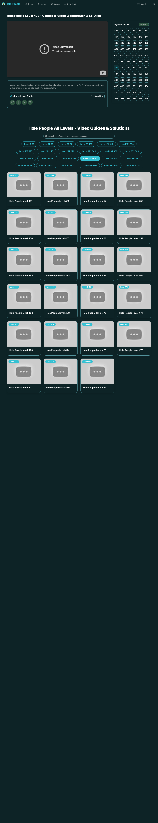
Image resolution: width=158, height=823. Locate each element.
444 (146, 37)
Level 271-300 (89, 151)
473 (128, 61)
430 (128, 30)
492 (122, 80)
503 (140, 86)
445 (116, 43)
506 (122, 92)
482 (140, 67)
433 (146, 30)
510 (140, 92)
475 (140, 61)
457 (134, 49)
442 (140, 37)
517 (140, 98)
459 (146, 49)
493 (128, 80)
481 (134, 67)
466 (128, 55)
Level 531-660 (90, 165)
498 (116, 86)
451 (140, 43)
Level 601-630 (68, 165)
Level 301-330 (110, 151)
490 (116, 80)
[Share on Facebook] (18, 102)
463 (116, 55)
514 (128, 98)
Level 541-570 (25, 165)
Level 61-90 (66, 144)
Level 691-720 (133, 165)
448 (128, 43)
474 (134, 61)
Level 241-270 (67, 151)
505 (116, 92)
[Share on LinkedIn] (24, 102)
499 (122, 86)
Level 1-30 (29, 144)
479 (122, 67)
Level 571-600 (46, 165)
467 (134, 55)
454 (116, 49)
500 (128, 86)
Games (57, 4)
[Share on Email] (30, 102)
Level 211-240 (46, 151)
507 (128, 92)
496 (146, 80)
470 (116, 61)
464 (122, 55)
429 (122, 30)
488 (140, 74)
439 (134, 37)
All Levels (143, 24)
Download (71, 4)
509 (134, 92)
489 (146, 74)
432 (140, 30)
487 (134, 74)
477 (116, 67)
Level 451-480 (90, 158)
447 (122, 43)
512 (116, 98)
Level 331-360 (132, 151)
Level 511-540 (132, 158)
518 (146, 98)
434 (116, 37)
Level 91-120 (86, 144)
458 (140, 49)
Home (30, 4)
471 (122, 61)
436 (128, 37)
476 (146, 61)
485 (122, 74)
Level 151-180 (127, 144)
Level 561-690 (111, 165)
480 (128, 67)
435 (122, 37)
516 (134, 98)
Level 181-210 (25, 151)
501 (134, 86)
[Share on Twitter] (12, 102)
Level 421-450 (69, 158)
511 (146, 92)
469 (146, 55)
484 (116, 74)
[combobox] (143, 3)
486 (128, 74)
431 (134, 30)
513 (122, 98)
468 (140, 55)
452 (146, 43)
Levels (43, 4)
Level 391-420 (47, 158)
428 (116, 30)
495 (140, 80)
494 (134, 80)
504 (146, 86)
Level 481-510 (111, 158)
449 (134, 43)
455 (122, 49)
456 (128, 49)
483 (146, 67)
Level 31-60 (47, 144)
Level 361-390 (26, 158)
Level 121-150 (106, 144)
